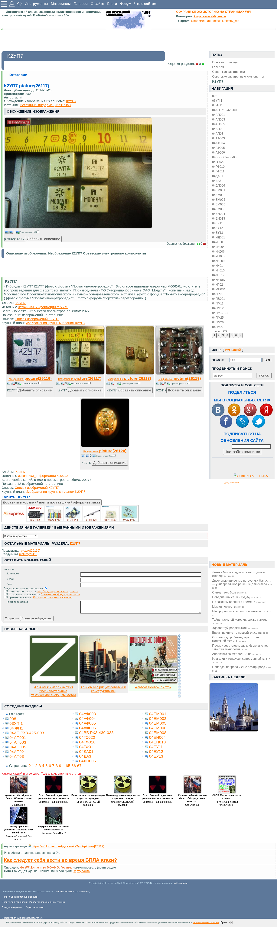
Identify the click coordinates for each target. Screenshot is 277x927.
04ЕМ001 (218, 190)
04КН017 (218, 275)
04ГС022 (218, 162)
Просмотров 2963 (79, 383)
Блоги (112, 4)
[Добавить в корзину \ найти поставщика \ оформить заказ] (70, 513)
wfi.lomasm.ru (181, 883)
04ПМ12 (218, 308)
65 (68, 765)
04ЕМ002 (218, 195)
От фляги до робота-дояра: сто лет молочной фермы (236, 639)
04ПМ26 (218, 322)
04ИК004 (218, 246)
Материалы (61, 4)
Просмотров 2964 (28, 232)
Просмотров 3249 (179, 383)
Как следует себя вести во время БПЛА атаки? (60, 860)
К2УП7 (71, 101)
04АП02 (217, 129)
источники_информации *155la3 (45, 105)
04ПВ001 (218, 298)
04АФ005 (218, 147)
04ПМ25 (218, 317)
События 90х (19, 805)
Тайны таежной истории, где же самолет (240, 621)
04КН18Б (218, 279)
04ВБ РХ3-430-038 (225, 157)
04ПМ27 (218, 327)
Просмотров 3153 (29, 383)
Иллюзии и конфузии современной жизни (241, 660)
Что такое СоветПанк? (53, 833)
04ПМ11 (217, 303)
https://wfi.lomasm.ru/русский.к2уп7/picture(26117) (67, 846)
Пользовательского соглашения (52, 597)
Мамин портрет (228, 606)
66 (73, 765)
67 (79, 765)
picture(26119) (179, 378)
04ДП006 (218, 185)
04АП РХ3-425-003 (225, 110)
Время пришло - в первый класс (240, 632)
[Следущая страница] (179, 666)
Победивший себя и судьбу (236, 597)
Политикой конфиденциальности (19, 896)
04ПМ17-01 (220, 312)
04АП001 (218, 114)
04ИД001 (218, 237)
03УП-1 (217, 100)
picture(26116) (30, 378)
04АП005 (218, 124)
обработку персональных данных (57, 591)
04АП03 (217, 133)
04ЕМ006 (218, 204)
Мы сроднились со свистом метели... (242, 613)
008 (214, 96)
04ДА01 (217, 176)
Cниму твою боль (229, 592)
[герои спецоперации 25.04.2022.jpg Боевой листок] (153, 683)
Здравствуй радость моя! (235, 628)
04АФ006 (218, 152)
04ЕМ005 (218, 199)
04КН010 (218, 270)
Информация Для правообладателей (22, 918)
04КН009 (218, 261)
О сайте (97, 4)
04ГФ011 (218, 171)
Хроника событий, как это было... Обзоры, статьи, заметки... (19, 798)
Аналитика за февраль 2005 (237, 654)
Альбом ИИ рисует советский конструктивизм (103, 689)
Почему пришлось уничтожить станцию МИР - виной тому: (19, 829)
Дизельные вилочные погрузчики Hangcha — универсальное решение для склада (242, 584)
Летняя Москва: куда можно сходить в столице (238, 573)
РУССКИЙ (233, 350)
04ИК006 (218, 251)
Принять (225, 922)
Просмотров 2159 (104, 456)
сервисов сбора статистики (206, 922)
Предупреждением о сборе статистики (23, 907)
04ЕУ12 (217, 228)
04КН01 (217, 265)
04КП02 (217, 284)
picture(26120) (104, 451)
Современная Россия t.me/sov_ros (215, 20)
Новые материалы (230, 564)
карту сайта (81, 871)
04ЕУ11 (217, 223)
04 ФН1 (217, 105)
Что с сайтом (145, 4)
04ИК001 (218, 242)
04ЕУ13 (217, 232)
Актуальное (202, 16)
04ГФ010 (218, 166)
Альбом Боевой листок (153, 687)
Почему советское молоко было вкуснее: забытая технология (240, 647)
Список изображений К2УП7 (37, 319)
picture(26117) (79, 378)
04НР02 (217, 294)
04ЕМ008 (218, 209)
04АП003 (218, 119)
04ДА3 (216, 180)
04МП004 (218, 289)
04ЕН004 (218, 213)
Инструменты (36, 4)
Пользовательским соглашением (71, 891)
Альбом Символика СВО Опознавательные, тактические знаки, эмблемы (53, 691)
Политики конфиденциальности (60, 594)
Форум (125, 4)
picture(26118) (129, 378)
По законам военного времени (239, 601)
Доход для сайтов (231, 482)
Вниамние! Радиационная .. (53, 802)
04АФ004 (218, 143)
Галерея (81, 4)
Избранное (218, 16)
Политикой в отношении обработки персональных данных (33, 902)
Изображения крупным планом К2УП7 (55, 323)
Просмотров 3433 (129, 383)
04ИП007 (218, 256)
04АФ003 (218, 138)
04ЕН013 (218, 218)
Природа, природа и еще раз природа (241, 668)
